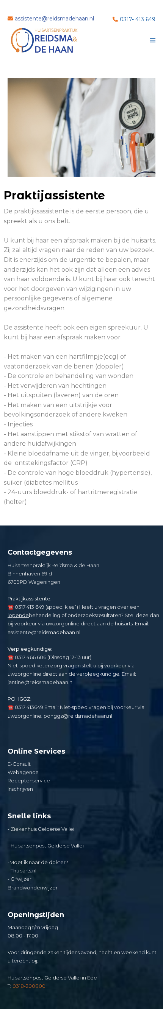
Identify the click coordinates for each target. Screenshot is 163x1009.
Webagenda (23, 772)
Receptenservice (29, 780)
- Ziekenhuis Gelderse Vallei (41, 829)
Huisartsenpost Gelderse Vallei (47, 846)
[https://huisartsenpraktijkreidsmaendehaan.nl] (45, 40)
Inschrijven (20, 789)
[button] (151, 40)
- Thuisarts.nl (22, 871)
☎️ (11, 607)
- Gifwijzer (19, 879)
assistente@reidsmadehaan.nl (44, 632)
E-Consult (19, 764)
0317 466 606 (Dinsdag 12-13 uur (52, 657)
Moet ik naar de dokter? (38, 862)
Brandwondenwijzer (33, 888)
